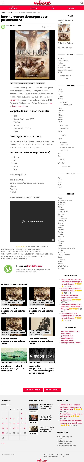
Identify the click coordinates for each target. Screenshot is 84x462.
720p (60, 90)
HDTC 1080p (64, 128)
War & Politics (63, 266)
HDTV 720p (63, 142)
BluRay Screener (66, 105)
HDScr (60, 120)
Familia (60, 228)
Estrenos (5, 333)
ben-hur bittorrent (33, 249)
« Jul (2, 444)
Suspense (61, 259)
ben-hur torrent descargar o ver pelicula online (13, 311)
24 (3, 433)
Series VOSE (64, 78)
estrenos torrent (67, 338)
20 (14, 428)
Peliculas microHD (37, 305)
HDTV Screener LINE (67, 148)
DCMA (63, 456)
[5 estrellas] (24, 246)
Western (61, 268)
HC (59, 113)
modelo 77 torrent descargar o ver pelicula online (47, 406)
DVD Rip (61, 111)
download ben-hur (10, 256)
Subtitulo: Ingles (64, 68)
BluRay (60, 99)
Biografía (61, 209)
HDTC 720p (64, 125)
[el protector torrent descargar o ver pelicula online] (33, 429)
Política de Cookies (64, 454)
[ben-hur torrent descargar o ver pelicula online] (14, 298)
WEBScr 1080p (65, 167)
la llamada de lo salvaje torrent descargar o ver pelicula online (69, 297)
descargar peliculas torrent (71, 343)
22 (21, 428)
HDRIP (4, 303)
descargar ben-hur (45, 254)
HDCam (61, 115)
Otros (19, 303)
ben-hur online (23, 252)
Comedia (39, 331)
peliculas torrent (67, 336)
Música (60, 243)
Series (22, 362)
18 (7, 428)
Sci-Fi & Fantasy (64, 255)
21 (18, 428)
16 (25, 423)
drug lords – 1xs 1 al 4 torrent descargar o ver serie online (13, 368)
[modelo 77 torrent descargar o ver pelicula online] (33, 407)
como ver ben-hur (27, 254)
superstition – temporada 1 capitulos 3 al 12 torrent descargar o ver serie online (41, 369)
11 (7, 423)
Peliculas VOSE (65, 76)
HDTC (60, 122)
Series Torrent (52, 390)
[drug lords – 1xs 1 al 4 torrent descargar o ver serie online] (14, 355)
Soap (60, 257)
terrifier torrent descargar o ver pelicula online (46, 418)
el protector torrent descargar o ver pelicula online (47, 429)
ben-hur (19, 249)
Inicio (45, 454)
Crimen (60, 216)
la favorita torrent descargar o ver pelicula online (41, 341)
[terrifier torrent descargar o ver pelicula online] (33, 418)
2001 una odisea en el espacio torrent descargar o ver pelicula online (71, 316)
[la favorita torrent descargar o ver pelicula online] (42, 328)
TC (59, 154)
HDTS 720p (63, 135)
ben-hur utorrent (9, 254)
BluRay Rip (63, 102)
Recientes (13, 9)
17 (3, 428)
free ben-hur (26, 256)
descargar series (67, 340)
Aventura (13, 301)
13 (14, 423)
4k (59, 94)
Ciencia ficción (63, 212)
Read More (33, 411)
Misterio (61, 241)
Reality (60, 250)
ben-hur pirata (37, 252)
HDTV (16, 362)
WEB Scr (61, 163)
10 (3, 423)
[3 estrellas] (21, 246)
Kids (59, 239)
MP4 (60, 182)
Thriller (60, 264)
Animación (61, 203)
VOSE (60, 72)
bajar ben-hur (8, 249)
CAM (60, 108)
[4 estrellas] (22, 246)
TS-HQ (62, 159)
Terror (60, 262)
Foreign (61, 232)
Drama (21, 301)
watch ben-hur (20, 258)
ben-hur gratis (8, 252)
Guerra (60, 234)
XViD (60, 187)
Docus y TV (62, 221)
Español (9, 362)
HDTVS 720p (64, 150)
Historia (11, 303)
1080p (32, 331)
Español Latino (35, 333)
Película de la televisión (66, 248)
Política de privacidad (51, 456)
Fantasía (61, 230)
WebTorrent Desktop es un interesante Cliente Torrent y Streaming (71, 306)
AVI (3, 362)
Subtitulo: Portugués (65, 70)
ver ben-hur (14, 100)
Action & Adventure (65, 200)
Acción (5, 301)
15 (21, 423)
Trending (71, 9)
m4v (59, 185)
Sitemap (52, 454)
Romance (61, 252)
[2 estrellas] (19, 246)
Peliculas (5, 305)
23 (25, 428)
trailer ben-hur (39, 256)
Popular (33, 9)
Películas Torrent (33, 390)
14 (18, 423)
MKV (31, 335)
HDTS (60, 132)
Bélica (60, 207)
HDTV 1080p (64, 145)
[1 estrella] (17, 246)
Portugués (62, 65)
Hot (52, 9)
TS (59, 156)
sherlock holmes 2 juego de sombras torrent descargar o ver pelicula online (71, 282)
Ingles (60, 63)
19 (10, 428)
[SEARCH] (82, 3)
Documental (62, 218)
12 (10, 423)
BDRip (60, 96)
